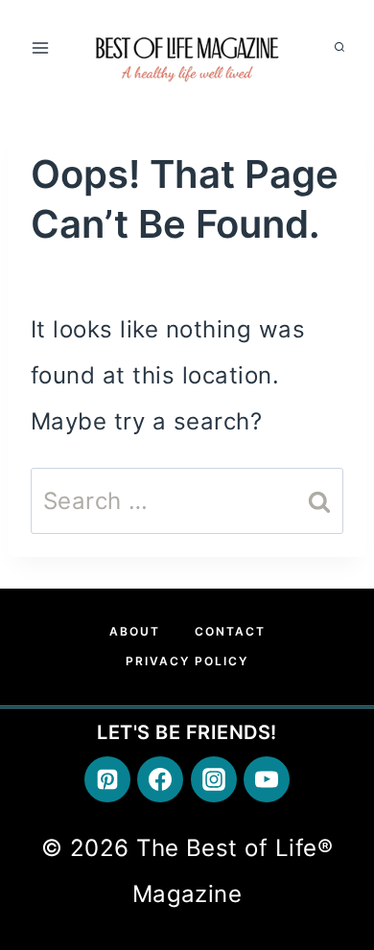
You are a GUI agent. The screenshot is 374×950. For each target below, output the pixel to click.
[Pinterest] (107, 779)
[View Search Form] (339, 47)
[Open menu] (40, 47)
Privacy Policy (187, 661)
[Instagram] (214, 779)
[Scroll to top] (333, 755)
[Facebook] (160, 779)
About (134, 631)
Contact (230, 631)
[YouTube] (267, 779)
